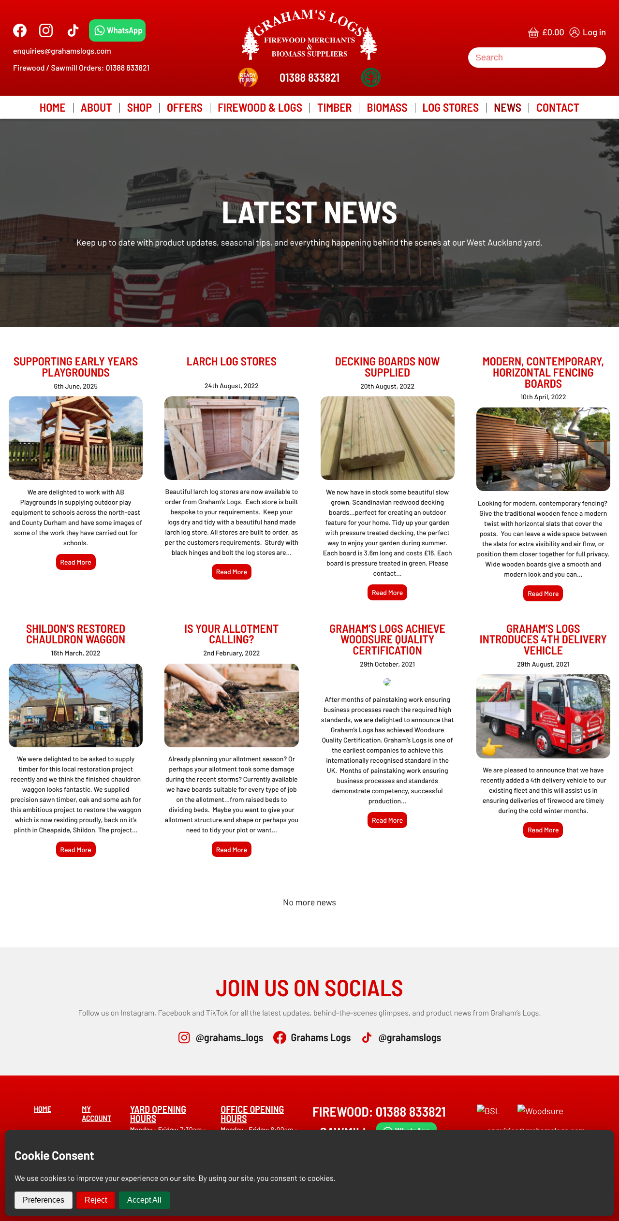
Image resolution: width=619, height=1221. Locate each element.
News (507, 107)
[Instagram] (46, 30)
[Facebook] (20, 30)
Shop (139, 107)
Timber (334, 107)
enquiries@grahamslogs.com (62, 51)
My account (96, 1114)
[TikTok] (73, 30)
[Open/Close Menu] (18, 16)
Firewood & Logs (260, 107)
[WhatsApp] (117, 30)
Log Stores (451, 107)
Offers (185, 107)
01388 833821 (309, 77)
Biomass (387, 107)
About (96, 107)
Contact (557, 107)
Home (53, 107)
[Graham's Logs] (309, 35)
